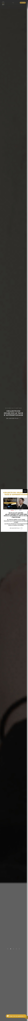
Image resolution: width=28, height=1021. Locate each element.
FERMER (25, 491)
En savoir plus (15, 528)
